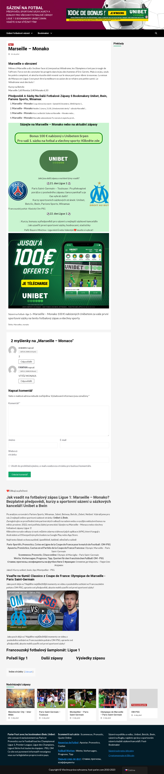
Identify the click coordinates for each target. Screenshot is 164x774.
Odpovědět (26, 361)
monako (26, 324)
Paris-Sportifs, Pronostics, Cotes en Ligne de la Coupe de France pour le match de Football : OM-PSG (59, 544)
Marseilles (18, 324)
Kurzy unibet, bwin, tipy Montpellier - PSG (34, 569)
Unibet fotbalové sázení (18, 33)
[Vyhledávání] (156, 33)
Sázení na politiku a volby (121, 734)
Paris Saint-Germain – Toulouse (50, 188)
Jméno (11, 440)
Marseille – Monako (22, 103)
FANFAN (22, 367)
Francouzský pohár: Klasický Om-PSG (26, 208)
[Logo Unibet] (58, 170)
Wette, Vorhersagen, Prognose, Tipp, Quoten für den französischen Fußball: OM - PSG (59, 558)
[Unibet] (58, 270)
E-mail (63, 440)
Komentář (14, 403)
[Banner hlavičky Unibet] (107, 14)
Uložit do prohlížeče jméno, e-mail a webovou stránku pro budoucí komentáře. (51, 466)
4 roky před (45, 718)
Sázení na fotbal (24, 7)
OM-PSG (135, 712)
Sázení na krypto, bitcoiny (121, 750)
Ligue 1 (11, 744)
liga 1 (11, 44)
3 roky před (15, 718)
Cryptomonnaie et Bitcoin (121, 755)
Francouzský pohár (108, 705)
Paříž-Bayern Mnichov (35, 230)
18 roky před (15, 54)
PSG (46, 748)
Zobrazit (28, 672)
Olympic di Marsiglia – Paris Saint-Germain (58, 554)
